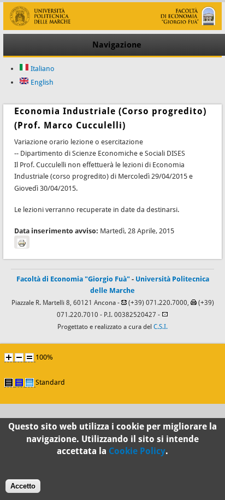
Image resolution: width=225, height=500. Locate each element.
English (41, 82)
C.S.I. (160, 327)
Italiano (42, 68)
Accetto (22, 486)
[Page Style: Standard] (29, 382)
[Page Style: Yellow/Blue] (19, 382)
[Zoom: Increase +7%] (8, 357)
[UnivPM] (112, 27)
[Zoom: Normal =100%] (29, 357)
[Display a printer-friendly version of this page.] (21, 242)
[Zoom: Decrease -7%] (19, 357)
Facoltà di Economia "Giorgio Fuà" (73, 279)
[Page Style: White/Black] (8, 382)
